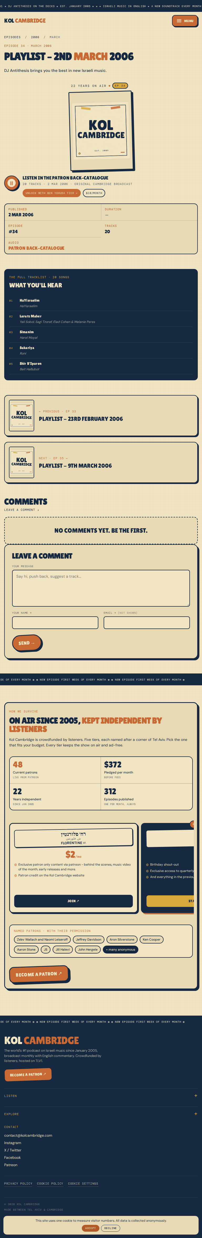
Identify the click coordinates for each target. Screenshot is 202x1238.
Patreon (10, 1164)
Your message (23, 566)
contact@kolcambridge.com (28, 1135)
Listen (10, 1096)
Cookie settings (83, 1183)
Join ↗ (73, 901)
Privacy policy (18, 1183)
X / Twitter (12, 1150)
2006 (35, 37)
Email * (121, 613)
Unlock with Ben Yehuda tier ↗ (52, 193)
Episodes (12, 37)
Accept (90, 1228)
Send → (26, 643)
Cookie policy (50, 1183)
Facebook (12, 1157)
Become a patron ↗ (39, 974)
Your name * (22, 613)
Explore (11, 1114)
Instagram (12, 1142)
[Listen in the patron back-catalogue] (11, 183)
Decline (110, 1228)
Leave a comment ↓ (21, 510)
